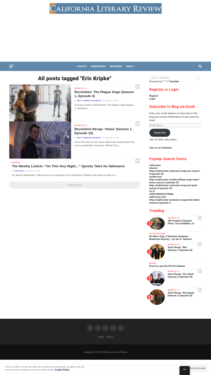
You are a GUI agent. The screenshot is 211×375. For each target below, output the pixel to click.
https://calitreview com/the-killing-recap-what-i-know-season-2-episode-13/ (174, 181)
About (130, 66)
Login (152, 98)
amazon (153, 168)
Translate (174, 81)
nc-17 (152, 191)
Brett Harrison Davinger (89, 101)
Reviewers (116, 66)
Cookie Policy (62, 369)
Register (153, 95)
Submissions (98, 66)
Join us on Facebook (160, 147)
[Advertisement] (105, 37)
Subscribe (160, 132)
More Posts (75, 185)
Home (101, 337)
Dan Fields (19, 171)
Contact (82, 66)
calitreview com (157, 197)
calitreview (155, 165)
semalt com (155, 176)
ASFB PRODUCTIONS (161, 194)
